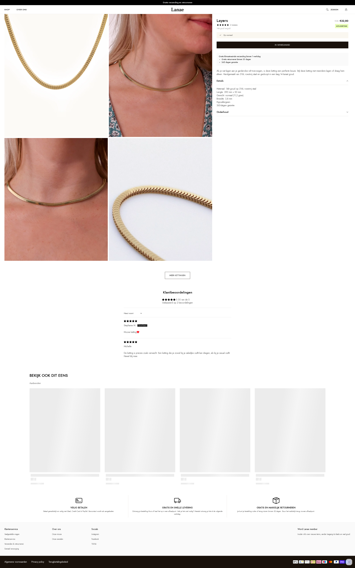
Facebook (95, 539)
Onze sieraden (57, 539)
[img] (130, 321)
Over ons (22, 9)
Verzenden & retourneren (14, 544)
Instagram (95, 534)
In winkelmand (282, 45)
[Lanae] (177, 9)
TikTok (94, 544)
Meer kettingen (177, 275)
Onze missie (57, 534)
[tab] (7, 9)
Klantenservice (9, 539)
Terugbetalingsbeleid (58, 561)
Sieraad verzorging (11, 548)
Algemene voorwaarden (15, 561)
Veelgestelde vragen (11, 534)
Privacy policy (37, 561)
